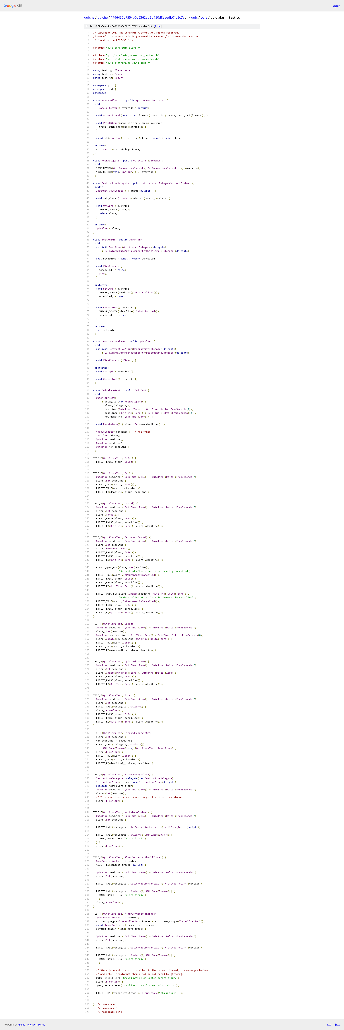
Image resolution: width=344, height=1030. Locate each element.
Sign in (336, 5)
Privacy (31, 1024)
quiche (89, 17)
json (337, 1024)
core (204, 17)
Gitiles (21, 1024)
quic (194, 17)
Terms (41, 1024)
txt (329, 1024)
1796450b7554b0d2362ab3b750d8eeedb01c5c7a (147, 17)
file (158, 26)
